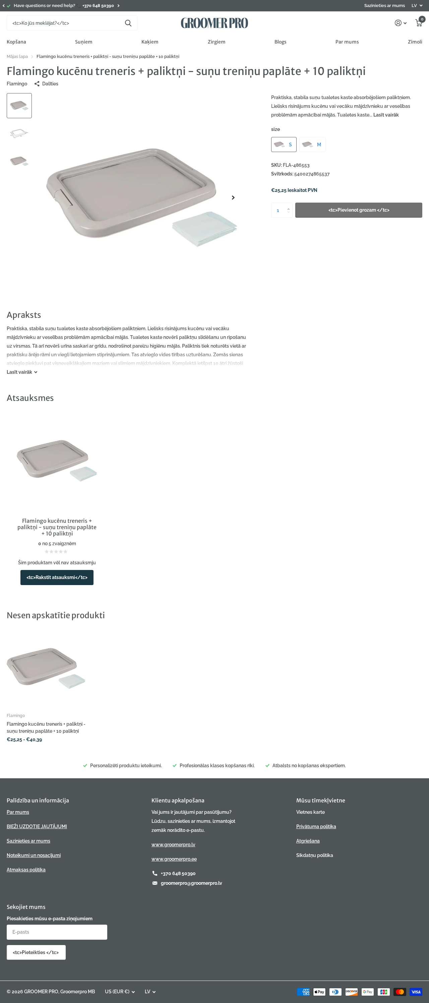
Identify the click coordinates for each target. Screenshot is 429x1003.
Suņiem (84, 42)
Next (118, 5)
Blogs (280, 42)
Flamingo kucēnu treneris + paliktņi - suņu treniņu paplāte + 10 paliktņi (46, 727)
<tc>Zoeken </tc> (128, 22)
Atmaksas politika (26, 869)
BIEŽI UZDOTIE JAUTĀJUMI (37, 826)
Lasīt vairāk (386, 115)
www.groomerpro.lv (173, 844)
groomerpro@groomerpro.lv (191, 883)
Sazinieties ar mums (384, 5)
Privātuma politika (316, 826)
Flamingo (17, 83)
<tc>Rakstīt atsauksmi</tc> (56, 577)
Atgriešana (308, 841)
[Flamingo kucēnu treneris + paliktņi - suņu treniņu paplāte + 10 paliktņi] (46, 668)
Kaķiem (150, 42)
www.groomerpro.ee (174, 859)
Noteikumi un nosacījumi (34, 855)
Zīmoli (415, 42)
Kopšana (16, 42)
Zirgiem (217, 42)
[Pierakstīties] (400, 22)
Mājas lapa (17, 56)
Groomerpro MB (77, 991)
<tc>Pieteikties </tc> (36, 952)
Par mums (347, 42)
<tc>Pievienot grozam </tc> (358, 210)
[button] (3, 6)
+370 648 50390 (178, 873)
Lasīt (19, 372)
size (275, 129)
